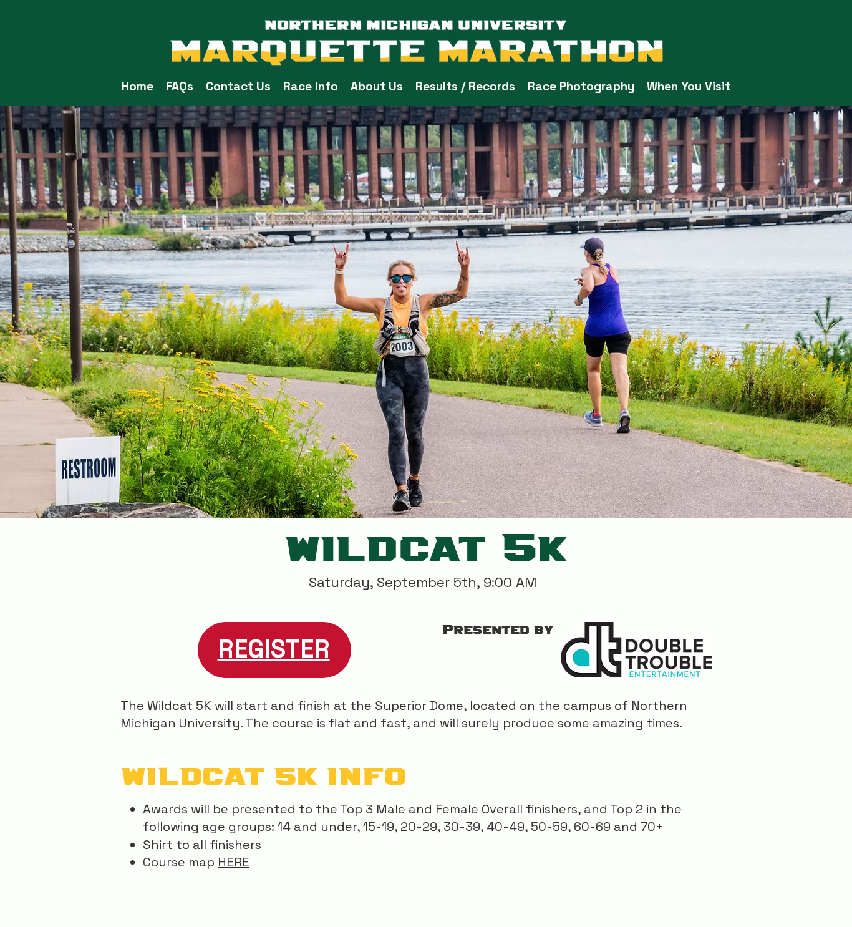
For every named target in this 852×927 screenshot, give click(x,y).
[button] (310, 86)
